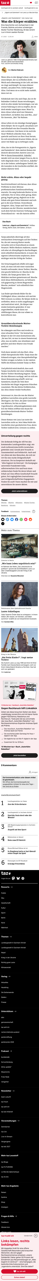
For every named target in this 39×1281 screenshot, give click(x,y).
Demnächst (5, 1127)
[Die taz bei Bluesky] (18, 879)
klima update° (6, 1067)
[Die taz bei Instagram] (22, 879)
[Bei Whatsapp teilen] (21, 519)
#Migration (19, 503)
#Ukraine (12, 505)
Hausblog (4, 987)
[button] (36, 2)
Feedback (5, 1222)
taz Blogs (4, 1162)
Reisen (3, 1192)
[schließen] (36, 1236)
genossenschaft (7, 1022)
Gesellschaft (5, 903)
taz (6, 873)
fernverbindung (7, 1062)
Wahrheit (4, 928)
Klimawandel (6, 967)
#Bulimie (11, 503)
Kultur (3, 908)
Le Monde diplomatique (10, 1172)
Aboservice (5, 1227)
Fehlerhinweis (26, 511)
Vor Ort (4, 1132)
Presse (3, 1002)
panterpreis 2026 (7, 1042)
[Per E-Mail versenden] (2, 519)
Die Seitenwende (7, 992)
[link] (12, 8)
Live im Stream (6, 1137)
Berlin (3, 918)
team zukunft (6, 1097)
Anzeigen (4, 1207)
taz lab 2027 (5, 1147)
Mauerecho (5, 1072)
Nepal (3, 953)
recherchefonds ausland (10, 1032)
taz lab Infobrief (7, 1112)
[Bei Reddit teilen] (30, 519)
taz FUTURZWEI (7, 1167)
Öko (2, 898)
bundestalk (5, 1057)
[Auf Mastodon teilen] (7, 519)
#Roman (4, 503)
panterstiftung (6, 1037)
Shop (3, 1202)
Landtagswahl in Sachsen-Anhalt (13, 943)
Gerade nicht (28, 1236)
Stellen (3, 997)
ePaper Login (6, 1232)
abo (2, 1017)
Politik (3, 893)
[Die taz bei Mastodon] (13, 879)
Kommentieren (15, 511)
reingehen (5, 1082)
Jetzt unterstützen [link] (19, 491)
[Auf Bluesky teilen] (12, 519)
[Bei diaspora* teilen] (25, 519)
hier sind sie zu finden (10, 786)
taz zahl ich (5, 1027)
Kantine (4, 1197)
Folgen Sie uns (5, 878)
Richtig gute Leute (8, 962)
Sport (3, 913)
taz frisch (4, 1102)
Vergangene (5, 1142)
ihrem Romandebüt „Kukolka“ (19, 155)
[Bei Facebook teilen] (16, 519)
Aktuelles (4, 982)
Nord (3, 923)
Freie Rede (5, 1077)
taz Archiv (5, 1177)
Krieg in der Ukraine (8, 958)
